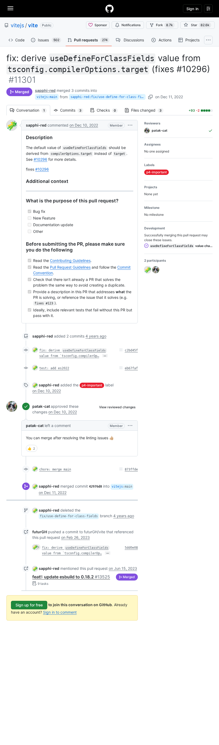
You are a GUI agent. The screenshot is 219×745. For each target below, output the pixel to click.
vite (33, 25)
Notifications (131, 25)
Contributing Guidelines (70, 260)
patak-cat (41, 406)
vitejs (17, 25)
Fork (164, 25)
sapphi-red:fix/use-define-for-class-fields (108, 97)
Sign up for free (29, 605)
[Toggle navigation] (10, 8)
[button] (130, 125)
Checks (109, 110)
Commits (73, 110)
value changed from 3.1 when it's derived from (181, 246)
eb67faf (131, 368)
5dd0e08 (131, 548)
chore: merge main (55, 469)
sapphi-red (45, 90)
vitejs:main (47, 97)
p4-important (92, 385)
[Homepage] (109, 8)
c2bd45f (131, 350)
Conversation (33, 110)
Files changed (149, 110)
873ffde (131, 469)
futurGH (39, 532)
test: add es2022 (54, 368)
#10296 (40, 159)
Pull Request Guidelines (70, 267)
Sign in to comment (60, 612)
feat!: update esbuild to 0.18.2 (71, 576)
